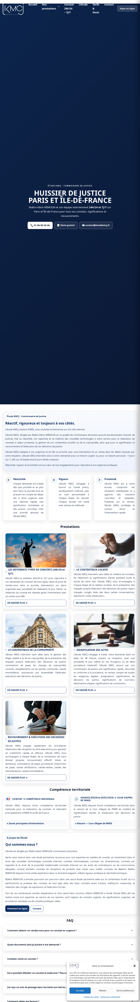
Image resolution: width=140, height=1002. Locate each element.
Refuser (102, 990)
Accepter (80, 990)
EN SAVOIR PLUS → (17, 602)
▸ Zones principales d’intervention (25, 823)
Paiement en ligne (17, 908)
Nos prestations (49, 6)
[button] (134, 965)
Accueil (32, 4)
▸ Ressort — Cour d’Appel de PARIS (93, 823)
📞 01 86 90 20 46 (40, 225)
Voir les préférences (125, 990)
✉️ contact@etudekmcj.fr (96, 225)
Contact (109, 4)
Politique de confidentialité (110, 997)
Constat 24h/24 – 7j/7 (69, 8)
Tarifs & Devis (96, 8)
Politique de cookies (91, 997)
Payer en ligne (127, 8)
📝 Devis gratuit (66, 225)
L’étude (83, 4)
